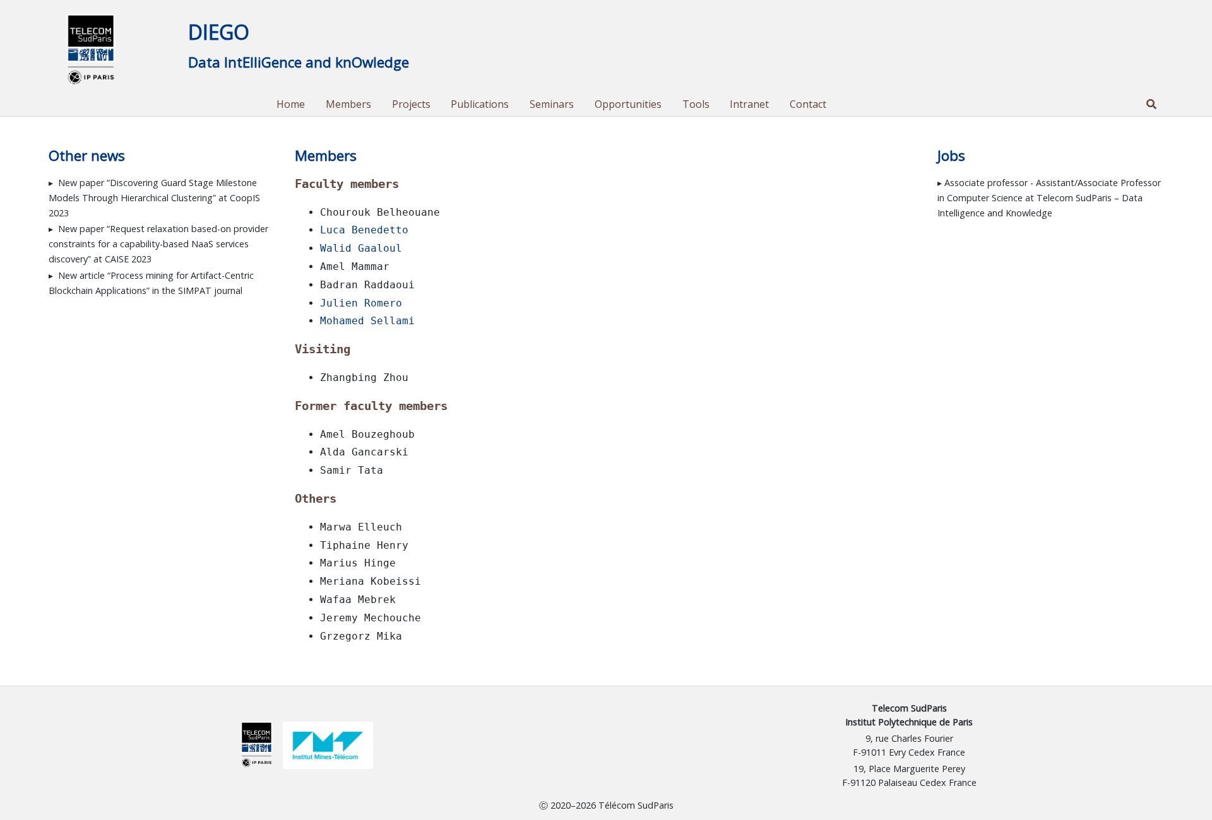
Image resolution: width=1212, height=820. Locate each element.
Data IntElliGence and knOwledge (298, 62)
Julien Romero (361, 303)
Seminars (552, 104)
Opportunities (628, 104)
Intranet (749, 104)
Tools (696, 104)
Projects (411, 104)
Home (290, 104)
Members (348, 104)
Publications (480, 104)
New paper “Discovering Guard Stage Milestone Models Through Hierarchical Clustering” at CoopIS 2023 (154, 198)
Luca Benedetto (364, 230)
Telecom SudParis (909, 708)
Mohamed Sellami (367, 321)
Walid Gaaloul (361, 248)
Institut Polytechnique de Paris (909, 722)
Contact (808, 104)
